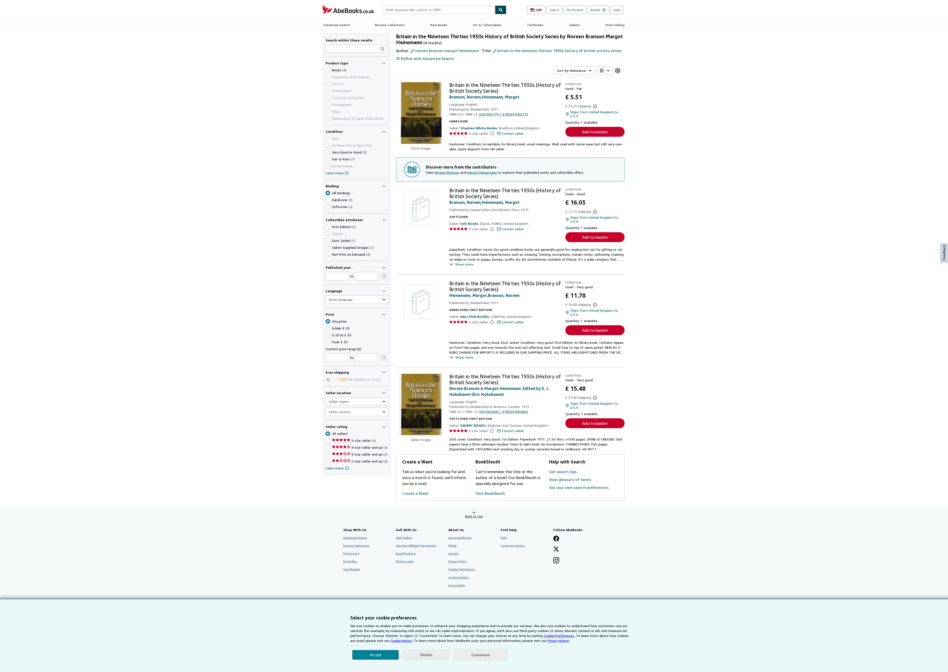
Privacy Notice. (558, 640)
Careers (453, 553)
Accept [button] (375, 655)
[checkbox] (328, 70)
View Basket (351, 569)
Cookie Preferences (461, 569)
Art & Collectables (487, 25)
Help (616, 10)
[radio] (328, 200)
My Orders (350, 561)
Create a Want (415, 493)
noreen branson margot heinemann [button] (447, 50)
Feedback (944, 252)
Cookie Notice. (402, 640)
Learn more (335, 173)
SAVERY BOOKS (473, 425)
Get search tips (563, 471)
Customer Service (513, 545)
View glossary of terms (570, 479)
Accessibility (456, 585)
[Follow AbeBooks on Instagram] (556, 561)
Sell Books (469, 223)
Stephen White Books (478, 128)
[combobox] (439, 10)
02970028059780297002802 (503, 411)
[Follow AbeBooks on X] (556, 549)
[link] (618, 71)
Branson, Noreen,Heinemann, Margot (484, 97)
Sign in (554, 10)
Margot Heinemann (482, 172)
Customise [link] (480, 655)
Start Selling (615, 25)
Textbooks (535, 25)
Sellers (574, 25)
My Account (575, 10)
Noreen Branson (446, 172)
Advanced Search (336, 25)
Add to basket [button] (595, 131)
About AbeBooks (460, 537)
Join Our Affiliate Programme (416, 545)
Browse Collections (390, 25)
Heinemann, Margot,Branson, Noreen (484, 295)
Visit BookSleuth (490, 493)
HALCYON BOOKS (474, 316)
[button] (382, 49)
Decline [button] (426, 655)
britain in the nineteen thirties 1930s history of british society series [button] (559, 50)
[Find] (500, 10)
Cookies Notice (458, 577)
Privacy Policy (457, 561)
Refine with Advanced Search (427, 58)
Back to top (474, 516)
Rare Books (439, 25)
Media (452, 545)
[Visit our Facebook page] (556, 539)
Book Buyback (405, 553)
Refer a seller (405, 561)
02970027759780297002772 (503, 114)
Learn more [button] (335, 468)
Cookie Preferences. (559, 636)
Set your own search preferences (579, 487)
